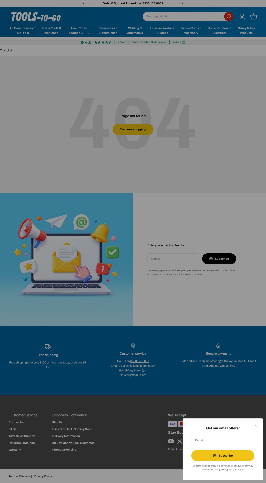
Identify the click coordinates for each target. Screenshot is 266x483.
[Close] (255, 426)
